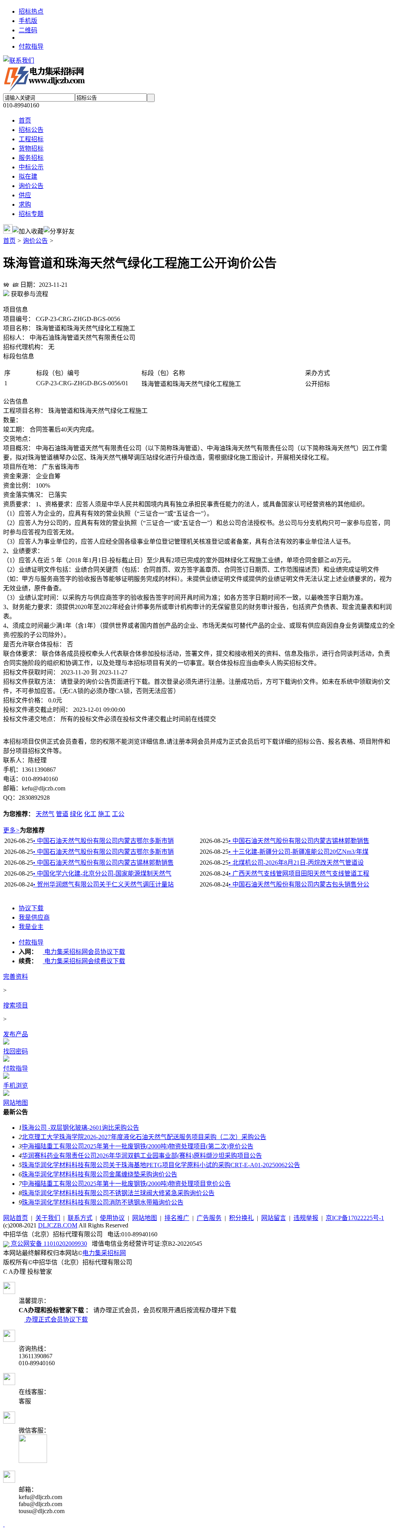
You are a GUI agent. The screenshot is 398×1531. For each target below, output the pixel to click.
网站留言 (273, 1218)
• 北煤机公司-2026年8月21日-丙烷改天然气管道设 (296, 862)
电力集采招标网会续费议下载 (84, 961)
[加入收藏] (28, 230)
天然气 (45, 814)
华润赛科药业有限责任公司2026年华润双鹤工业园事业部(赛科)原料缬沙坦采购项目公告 (142, 1155)
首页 (9, 240)
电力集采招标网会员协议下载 (84, 951)
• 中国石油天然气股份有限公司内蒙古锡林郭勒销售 (299, 840)
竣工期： (15, 429)
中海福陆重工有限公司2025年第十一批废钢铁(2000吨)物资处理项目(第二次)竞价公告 (137, 1146)
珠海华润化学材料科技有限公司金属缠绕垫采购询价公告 (99, 1174)
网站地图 (144, 1218)
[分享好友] (59, 230)
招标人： (15, 337)
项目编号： (18, 319)
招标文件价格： (25, 700)
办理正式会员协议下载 (56, 1319)
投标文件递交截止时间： (37, 709)
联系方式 (80, 1218)
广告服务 (209, 1218)
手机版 (28, 21)
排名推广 (176, 1218)
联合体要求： (21, 653)
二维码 (28, 30)
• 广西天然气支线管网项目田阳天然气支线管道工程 (299, 873)
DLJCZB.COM (57, 1225)
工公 (118, 814)
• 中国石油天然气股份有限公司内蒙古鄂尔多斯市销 (103, 840)
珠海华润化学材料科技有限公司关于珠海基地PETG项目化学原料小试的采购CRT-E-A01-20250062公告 (161, 1165)
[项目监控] (7, 229)
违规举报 (305, 1218)
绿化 (76, 814)
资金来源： (18, 476)
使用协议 (112, 1218)
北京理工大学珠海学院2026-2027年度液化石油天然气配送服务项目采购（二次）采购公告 (144, 1137)
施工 (104, 814)
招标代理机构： (25, 347)
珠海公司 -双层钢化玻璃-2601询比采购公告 (80, 1127)
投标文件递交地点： (31, 719)
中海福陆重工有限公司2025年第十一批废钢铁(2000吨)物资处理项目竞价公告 (126, 1183)
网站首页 (15, 1218)
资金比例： (18, 485)
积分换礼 (241, 1218)
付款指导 (31, 46)
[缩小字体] (15, 284)
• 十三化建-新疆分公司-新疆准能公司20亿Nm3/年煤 (298, 851)
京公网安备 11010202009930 (48, 1243)
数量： (12, 420)
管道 (62, 814)
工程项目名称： (25, 410)
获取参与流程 (28, 294)
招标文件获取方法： (31, 681)
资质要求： (18, 504)
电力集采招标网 (104, 1253)
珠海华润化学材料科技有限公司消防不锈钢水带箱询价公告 (102, 1202)
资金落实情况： (25, 495)
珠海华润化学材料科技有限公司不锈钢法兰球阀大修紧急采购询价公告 (118, 1193)
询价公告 (35, 240)
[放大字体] (6, 284)
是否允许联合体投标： (34, 644)
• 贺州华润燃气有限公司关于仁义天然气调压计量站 (103, 884)
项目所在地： (21, 467)
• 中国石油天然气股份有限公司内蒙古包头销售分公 (299, 884)
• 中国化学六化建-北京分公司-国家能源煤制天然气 (102, 873)
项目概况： (18, 448)
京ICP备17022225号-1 (355, 1218)
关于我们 (47, 1218)
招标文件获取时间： (31, 672)
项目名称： (18, 328)
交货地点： (18, 438)
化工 (90, 814)
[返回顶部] (4, 1524)
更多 (11, 830)
